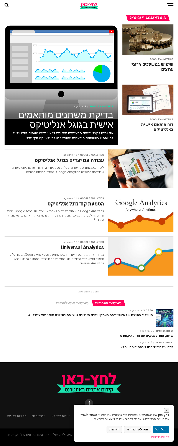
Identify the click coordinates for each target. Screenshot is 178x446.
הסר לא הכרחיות (137, 429)
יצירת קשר (38, 416)
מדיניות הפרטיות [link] (160, 437)
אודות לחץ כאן (60, 416)
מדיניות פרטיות (16, 416)
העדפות (114, 429)
